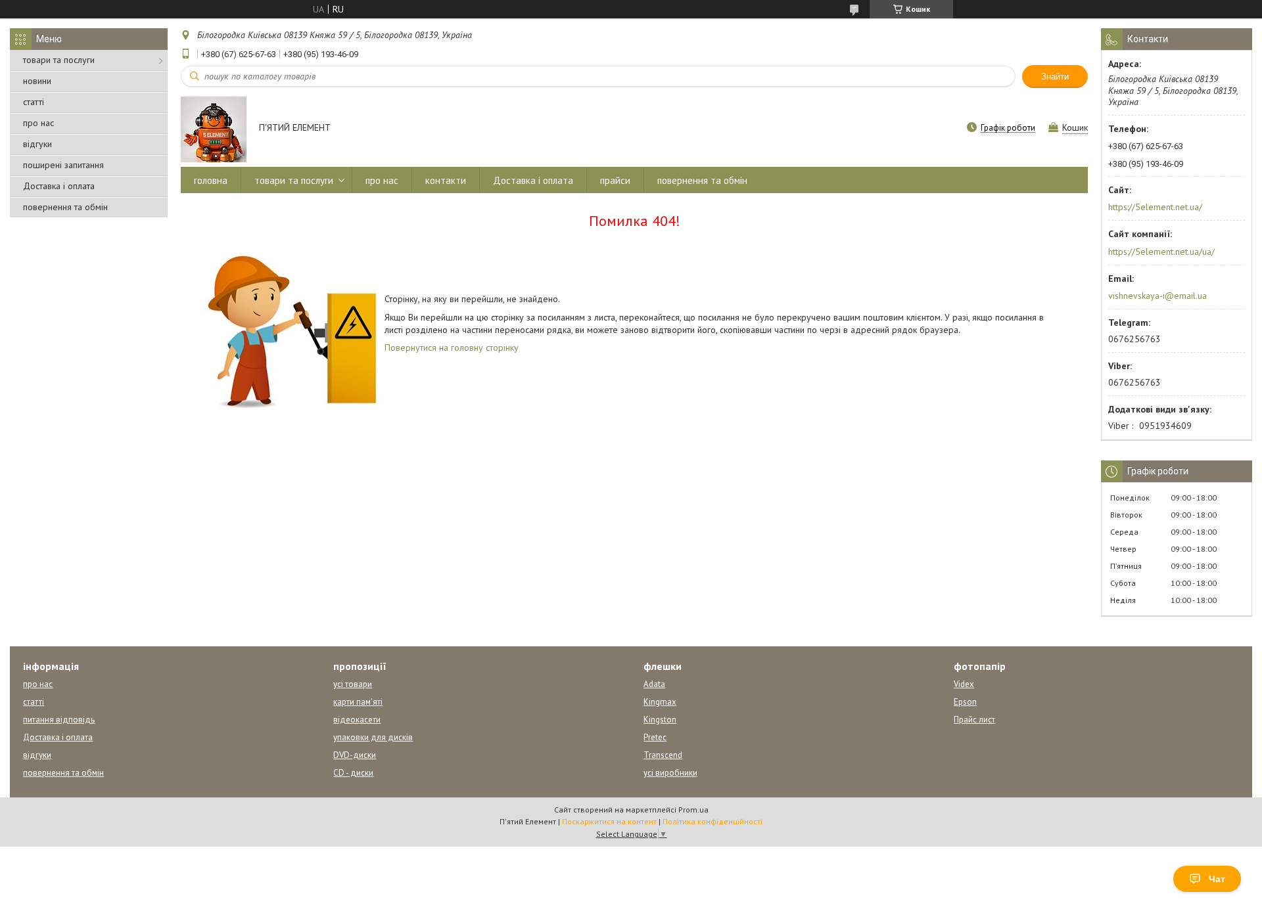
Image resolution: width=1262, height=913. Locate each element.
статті (33, 102)
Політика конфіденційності (712, 821)
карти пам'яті (358, 701)
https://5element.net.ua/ (1155, 207)
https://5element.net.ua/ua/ (1161, 251)
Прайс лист (974, 719)
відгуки (37, 144)
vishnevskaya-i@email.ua (1157, 295)
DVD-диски (354, 755)
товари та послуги (59, 60)
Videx (964, 684)
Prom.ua (693, 809)
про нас (38, 123)
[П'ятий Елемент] (213, 128)
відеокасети (357, 719)
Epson (965, 701)
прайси (615, 180)
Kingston (659, 719)
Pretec (654, 737)
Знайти (1055, 76)
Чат (1217, 879)
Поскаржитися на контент (609, 821)
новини (37, 81)
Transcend (662, 755)
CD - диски (353, 772)
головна (210, 180)
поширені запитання (63, 165)
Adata (654, 684)
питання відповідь (59, 719)
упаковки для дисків (373, 737)
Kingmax (659, 701)
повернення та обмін (65, 207)
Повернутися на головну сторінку (452, 347)
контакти (445, 180)
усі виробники (670, 772)
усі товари (352, 684)
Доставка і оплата (59, 186)
